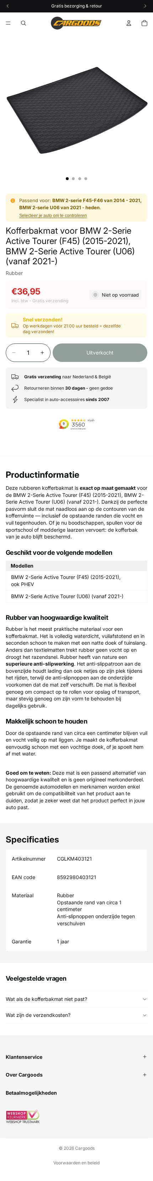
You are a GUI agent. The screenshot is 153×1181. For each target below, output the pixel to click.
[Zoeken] (23, 23)
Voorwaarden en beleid (76, 1162)
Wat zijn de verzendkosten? (38, 1015)
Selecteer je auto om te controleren (53, 215)
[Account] (129, 23)
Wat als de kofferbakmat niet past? (46, 999)
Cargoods (85, 1148)
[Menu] (8, 23)
